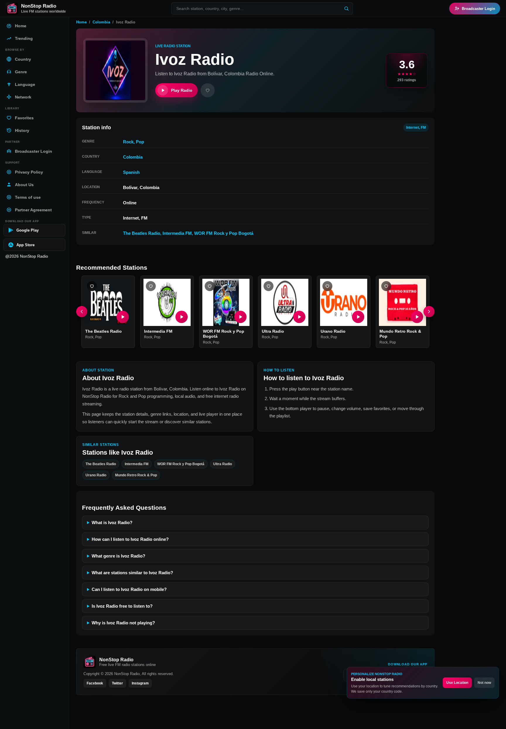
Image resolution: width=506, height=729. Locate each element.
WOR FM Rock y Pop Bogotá (223, 233)
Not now (484, 683)
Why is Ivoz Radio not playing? (123, 622)
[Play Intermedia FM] (181, 317)
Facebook (95, 683)
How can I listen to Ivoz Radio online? (130, 539)
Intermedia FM (177, 233)
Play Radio (181, 90)
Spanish (131, 172)
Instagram (140, 683)
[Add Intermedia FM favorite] (151, 286)
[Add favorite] (208, 90)
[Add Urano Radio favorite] (327, 286)
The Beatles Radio (141, 233)
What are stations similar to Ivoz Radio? (132, 572)
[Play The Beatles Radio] (123, 317)
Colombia (101, 22)
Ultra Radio (273, 331)
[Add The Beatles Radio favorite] (92, 286)
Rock (128, 141)
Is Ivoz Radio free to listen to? (122, 606)
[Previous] (81, 311)
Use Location (457, 683)
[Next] (429, 311)
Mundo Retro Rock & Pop (136, 475)
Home (81, 22)
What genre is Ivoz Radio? (118, 555)
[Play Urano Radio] (358, 317)
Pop (140, 141)
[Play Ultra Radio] (299, 317)
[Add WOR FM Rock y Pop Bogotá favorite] (210, 286)
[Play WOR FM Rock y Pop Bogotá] (240, 317)
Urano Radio (333, 331)
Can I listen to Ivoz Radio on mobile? (129, 589)
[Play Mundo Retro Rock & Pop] (417, 317)
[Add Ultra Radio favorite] (268, 286)
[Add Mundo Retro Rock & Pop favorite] (386, 286)
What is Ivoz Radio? (112, 522)
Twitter (117, 683)
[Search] (346, 8)
